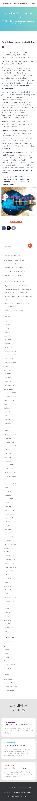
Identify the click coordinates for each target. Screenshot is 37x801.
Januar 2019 (8, 593)
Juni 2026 (7, 328)
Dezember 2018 (10, 597)
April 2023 (7, 457)
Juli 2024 (7, 408)
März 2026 (8, 340)
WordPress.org (9, 690)
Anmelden (8, 679)
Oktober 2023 (9, 442)
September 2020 (10, 544)
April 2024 (7, 419)
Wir (13, 787)
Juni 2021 (7, 525)
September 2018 (10, 605)
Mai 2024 (7, 415)
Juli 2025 (7, 366)
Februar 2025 (9, 385)
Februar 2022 (9, 499)
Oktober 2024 (9, 400)
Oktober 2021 (9, 510)
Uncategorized (16, 222)
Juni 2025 (7, 370)
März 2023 (8, 461)
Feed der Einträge (10, 683)
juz (5, 646)
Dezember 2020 (10, 537)
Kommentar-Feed (10, 687)
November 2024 (10, 397)
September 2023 (10, 446)
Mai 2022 (7, 495)
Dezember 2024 (10, 393)
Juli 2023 (7, 449)
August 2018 (8, 609)
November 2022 (10, 476)
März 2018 (7, 624)
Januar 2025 (8, 389)
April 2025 (7, 378)
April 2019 (7, 586)
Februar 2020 (9, 556)
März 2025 (7, 381)
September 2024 (10, 404)
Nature (6, 657)
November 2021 (9, 506)
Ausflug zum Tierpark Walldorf (14, 260)
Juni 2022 (7, 491)
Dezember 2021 (9, 503)
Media (6, 649)
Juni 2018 (7, 616)
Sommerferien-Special (12, 264)
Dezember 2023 (10, 434)
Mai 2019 (7, 582)
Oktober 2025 (9, 359)
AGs (30, 787)
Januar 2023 (8, 468)
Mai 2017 (7, 631)
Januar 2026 (8, 347)
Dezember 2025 (10, 351)
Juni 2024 (7, 412)
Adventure (8, 642)
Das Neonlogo (21, 310)
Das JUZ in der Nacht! (19, 292)
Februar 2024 (9, 427)
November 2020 (10, 540)
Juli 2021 (7, 522)
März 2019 (7, 590)
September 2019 (10, 567)
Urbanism (7, 668)
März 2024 (8, 423)
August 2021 (8, 518)
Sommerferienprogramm (13, 275)
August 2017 (8, 627)
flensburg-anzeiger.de (12, 296)
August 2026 (8, 321)
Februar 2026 (9, 344)
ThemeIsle (25, 796)
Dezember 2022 (10, 472)
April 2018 (7, 620)
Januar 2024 (8, 431)
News (7, 787)
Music (6, 653)
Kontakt (7, 792)
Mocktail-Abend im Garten (13, 267)
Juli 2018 (7, 612)
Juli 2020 (7, 552)
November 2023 (10, 438)
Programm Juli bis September (14, 271)
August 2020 (8, 548)
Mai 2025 (7, 374)
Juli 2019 (7, 575)
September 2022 (10, 484)
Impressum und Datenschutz (23, 792)
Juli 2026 (7, 325)
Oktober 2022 (9, 480)
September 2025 (10, 362)
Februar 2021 (8, 529)
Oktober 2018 (9, 601)
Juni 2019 (7, 578)
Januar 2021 (8, 533)
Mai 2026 (7, 332)
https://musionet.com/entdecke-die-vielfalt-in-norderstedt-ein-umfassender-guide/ (17, 289)
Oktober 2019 (9, 563)
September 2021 (10, 514)
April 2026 (7, 336)
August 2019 (8, 571)
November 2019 (9, 559)
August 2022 (8, 487)
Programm (22, 787)
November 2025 (10, 355)
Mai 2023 (7, 453)
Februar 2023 (9, 465)
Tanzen (6, 661)
